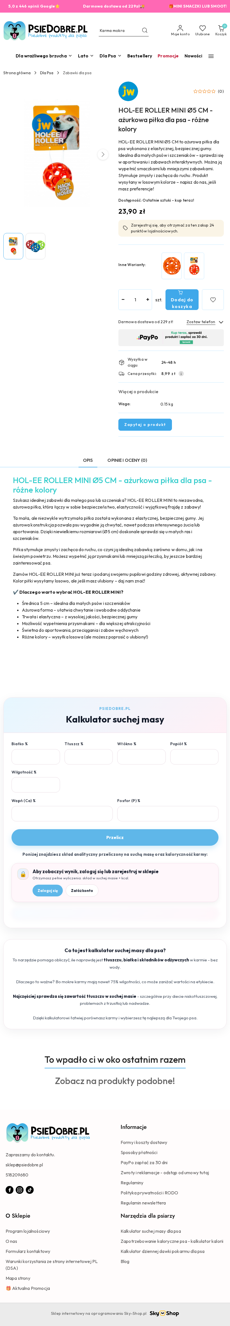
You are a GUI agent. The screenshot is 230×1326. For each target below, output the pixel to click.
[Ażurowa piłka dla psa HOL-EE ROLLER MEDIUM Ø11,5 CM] (171, 266)
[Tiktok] (30, 1190)
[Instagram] (20, 1190)
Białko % (20, 743)
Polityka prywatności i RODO (149, 1193)
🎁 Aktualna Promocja (28, 1288)
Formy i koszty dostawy (144, 1142)
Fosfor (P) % (128, 800)
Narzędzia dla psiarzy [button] (148, 1216)
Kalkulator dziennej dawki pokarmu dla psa (163, 1251)
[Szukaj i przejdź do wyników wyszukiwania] (145, 31)
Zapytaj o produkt (145, 424)
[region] (182, 265)
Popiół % (178, 743)
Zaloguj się (48, 890)
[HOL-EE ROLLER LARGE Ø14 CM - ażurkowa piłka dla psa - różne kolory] (194, 266)
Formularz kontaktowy (28, 1251)
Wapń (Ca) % (24, 800)
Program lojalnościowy (28, 1231)
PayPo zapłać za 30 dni (144, 1162)
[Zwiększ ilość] (147, 300)
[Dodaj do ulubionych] (213, 299)
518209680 (17, 1175)
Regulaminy (132, 1182)
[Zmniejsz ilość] (123, 300)
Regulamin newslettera (143, 1203)
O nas (11, 1241)
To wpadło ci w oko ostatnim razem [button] (115, 1059)
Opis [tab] (88, 460)
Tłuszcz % (74, 743)
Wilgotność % (24, 772)
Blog (125, 1261)
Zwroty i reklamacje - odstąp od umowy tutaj (165, 1172)
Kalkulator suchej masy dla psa (151, 1231)
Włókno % (126, 743)
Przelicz (115, 837)
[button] (211, 56)
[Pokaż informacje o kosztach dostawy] (181, 373)
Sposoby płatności (139, 1152)
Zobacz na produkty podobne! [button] (115, 1080)
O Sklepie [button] (18, 1216)
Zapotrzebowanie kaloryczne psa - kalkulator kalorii (172, 1241)
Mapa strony (18, 1278)
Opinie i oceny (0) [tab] (127, 460)
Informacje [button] (134, 1127)
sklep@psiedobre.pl (24, 1164)
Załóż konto (82, 890)
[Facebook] (9, 1190)
